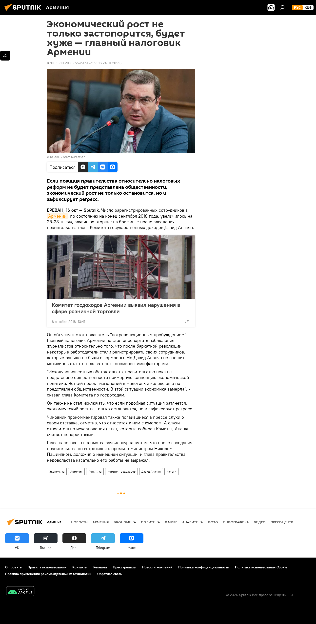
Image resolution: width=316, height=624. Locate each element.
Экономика (56, 471)
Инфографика (236, 522)
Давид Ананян (151, 471)
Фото (213, 522)
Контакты (79, 567)
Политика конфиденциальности (203, 567)
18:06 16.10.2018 (59, 63)
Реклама (100, 567)
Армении (57, 216)
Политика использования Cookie (261, 567)
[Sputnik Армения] (24, 11)
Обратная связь (109, 574)
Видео (260, 522)
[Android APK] (20, 591)
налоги (171, 471)
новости (79, 522)
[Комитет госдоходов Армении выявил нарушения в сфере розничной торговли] (121, 267)
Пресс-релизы (124, 567)
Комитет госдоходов (121, 471)
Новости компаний (157, 567)
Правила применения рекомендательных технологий (48, 574)
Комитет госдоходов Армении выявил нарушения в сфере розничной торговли (116, 308)
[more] (187, 321)
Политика (94, 471)
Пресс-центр (282, 522)
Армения (76, 471)
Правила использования (47, 567)
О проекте (13, 567)
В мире (171, 522)
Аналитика (192, 522)
